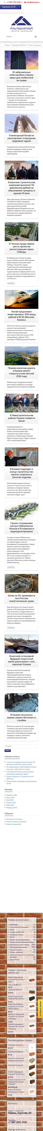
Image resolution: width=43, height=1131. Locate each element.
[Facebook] (7, 11)
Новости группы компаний (16, 822)
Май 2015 (9, 800)
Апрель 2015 (11, 802)
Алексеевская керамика (19, 927)
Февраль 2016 (11, 795)
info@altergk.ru (33, 2)
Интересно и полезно (14, 819)
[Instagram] (11, 11)
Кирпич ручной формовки (19, 940)
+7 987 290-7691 (13, 2)
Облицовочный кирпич (18, 947)
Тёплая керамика (16, 952)
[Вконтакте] (2, 11)
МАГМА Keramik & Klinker (19, 945)
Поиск (8, 750)
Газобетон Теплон (17, 935)
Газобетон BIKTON (17, 932)
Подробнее (11, 283)
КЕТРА (12, 937)
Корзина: (8, 7)
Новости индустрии (13, 824)
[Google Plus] (21, 11)
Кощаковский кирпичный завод (22, 942)
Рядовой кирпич (16, 950)
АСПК (12, 930)
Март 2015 (10, 805)
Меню (9, 36)
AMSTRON (14, 925)
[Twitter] (16, 11)
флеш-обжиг (14, 959)
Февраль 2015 (11, 807)
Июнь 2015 (10, 797)
